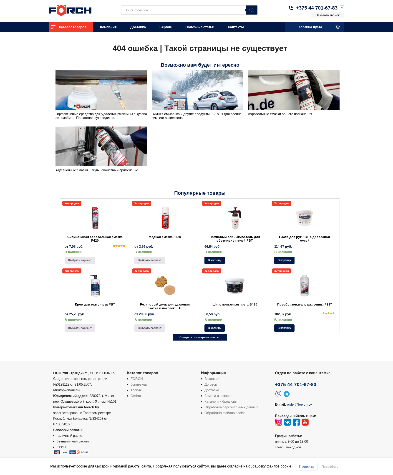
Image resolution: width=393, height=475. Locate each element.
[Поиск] (251, 10)
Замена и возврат (218, 396)
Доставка (138, 27)
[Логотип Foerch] (78, 10)
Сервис (165, 27)
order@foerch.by (299, 404)
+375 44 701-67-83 (317, 8)
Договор (210, 384)
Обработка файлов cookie (224, 413)
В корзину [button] (214, 260)
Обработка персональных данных (231, 407)
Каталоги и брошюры (220, 401)
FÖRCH (137, 379)
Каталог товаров (72, 27)
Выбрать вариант (80, 260)
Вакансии (211, 379)
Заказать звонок (328, 15)
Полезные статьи (199, 27)
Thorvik (136, 390)
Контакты (236, 27)
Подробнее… (332, 466)
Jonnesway (139, 384)
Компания (108, 27)
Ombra (136, 396)
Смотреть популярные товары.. (200, 337)
